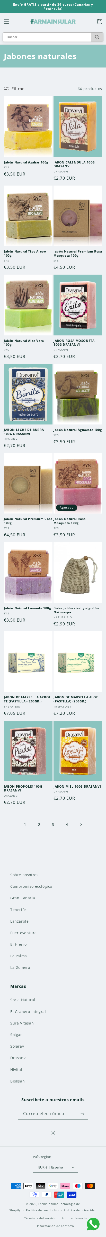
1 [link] (25, 824)
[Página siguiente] (80, 824)
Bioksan (17, 1081)
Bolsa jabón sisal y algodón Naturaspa (76, 610)
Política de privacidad (80, 1210)
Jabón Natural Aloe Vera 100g (24, 343)
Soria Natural (22, 999)
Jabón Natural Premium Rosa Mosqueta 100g (78, 253)
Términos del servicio (40, 1218)
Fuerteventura (23, 932)
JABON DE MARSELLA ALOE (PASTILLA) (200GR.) (76, 699)
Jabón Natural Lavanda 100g (27, 608)
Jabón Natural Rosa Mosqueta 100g (70, 521)
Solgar (16, 1034)
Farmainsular (48, 1204)
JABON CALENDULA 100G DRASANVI (74, 164)
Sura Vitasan (22, 1023)
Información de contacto (55, 1226)
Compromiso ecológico (31, 886)
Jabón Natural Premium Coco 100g (28, 521)
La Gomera (20, 967)
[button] (6, 21)
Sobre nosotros (24, 874)
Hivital (16, 1069)
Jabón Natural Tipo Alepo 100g (25, 253)
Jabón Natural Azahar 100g (26, 162)
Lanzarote (19, 921)
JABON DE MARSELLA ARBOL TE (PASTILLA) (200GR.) (27, 699)
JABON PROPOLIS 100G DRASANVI (23, 789)
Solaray (17, 1046)
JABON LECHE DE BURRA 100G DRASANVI (24, 432)
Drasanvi (18, 1057)
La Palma (18, 955)
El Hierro (18, 944)
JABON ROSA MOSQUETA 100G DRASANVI (74, 343)
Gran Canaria (22, 897)
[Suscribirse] (82, 1114)
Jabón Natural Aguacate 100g (78, 430)
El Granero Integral (28, 1011)
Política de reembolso (42, 1210)
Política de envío (74, 1218)
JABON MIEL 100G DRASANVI (77, 787)
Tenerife (18, 909)
